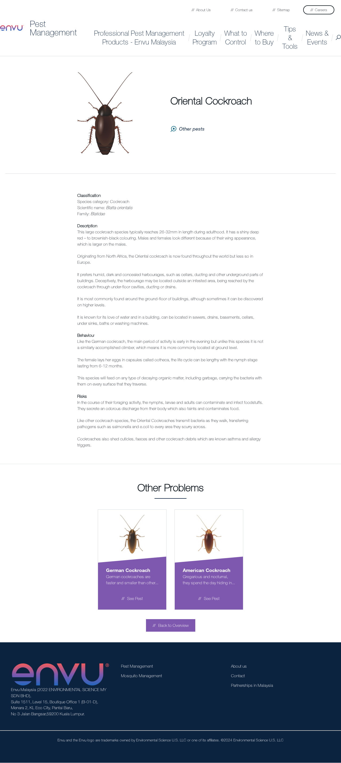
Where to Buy (264, 37)
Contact (238, 675)
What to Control (235, 37)
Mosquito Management (141, 675)
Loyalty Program (205, 37)
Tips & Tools (290, 37)
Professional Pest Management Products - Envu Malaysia (139, 37)
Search (338, 37)
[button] (170, 625)
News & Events (317, 37)
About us (239, 666)
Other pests (192, 129)
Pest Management (53, 28)
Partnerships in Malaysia (252, 685)
